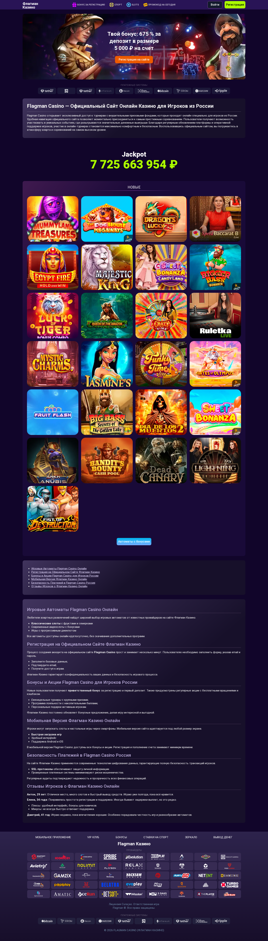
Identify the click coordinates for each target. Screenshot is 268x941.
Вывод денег (222, 837)
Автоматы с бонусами (134, 541)
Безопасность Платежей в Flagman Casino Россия (63, 582)
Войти (215, 4)
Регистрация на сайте (134, 59)
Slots (135, 4)
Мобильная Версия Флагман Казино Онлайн (59, 579)
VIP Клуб (93, 837)
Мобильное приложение (53, 837)
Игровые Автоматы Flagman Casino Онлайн (59, 568)
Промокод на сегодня (161, 4)
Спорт (118, 4)
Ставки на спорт (155, 837)
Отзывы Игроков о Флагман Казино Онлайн (59, 586)
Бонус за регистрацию (91, 4)
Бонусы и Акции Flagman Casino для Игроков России (64, 575)
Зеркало (191, 837)
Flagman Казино (134, 844)
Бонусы (121, 837)
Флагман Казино (30, 5)
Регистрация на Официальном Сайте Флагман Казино (65, 572)
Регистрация (235, 4)
